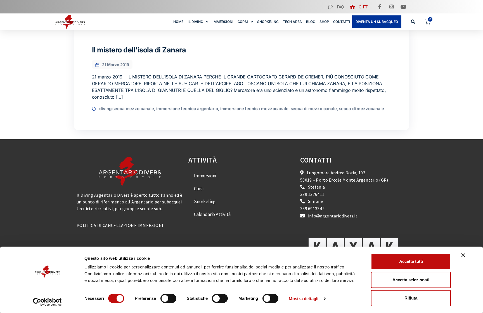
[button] (413, 22)
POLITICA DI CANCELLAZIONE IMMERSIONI (120, 225)
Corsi (243, 22)
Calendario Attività (212, 214)
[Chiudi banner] (463, 255)
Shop (324, 22)
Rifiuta (410, 298)
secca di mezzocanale (361, 108)
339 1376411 (312, 194)
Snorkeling (268, 22)
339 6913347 (312, 208)
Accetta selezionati (410, 279)
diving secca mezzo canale (126, 108)
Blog (310, 22)
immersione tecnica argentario (187, 108)
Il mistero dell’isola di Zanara (139, 50)
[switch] (168, 298)
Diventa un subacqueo (377, 22)
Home (178, 22)
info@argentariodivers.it (332, 216)
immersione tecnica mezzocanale (254, 108)
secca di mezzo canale (314, 108)
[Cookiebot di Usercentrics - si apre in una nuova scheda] (47, 302)
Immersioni (222, 22)
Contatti (341, 22)
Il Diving (195, 22)
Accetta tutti (411, 261)
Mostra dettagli (304, 298)
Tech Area (292, 22)
